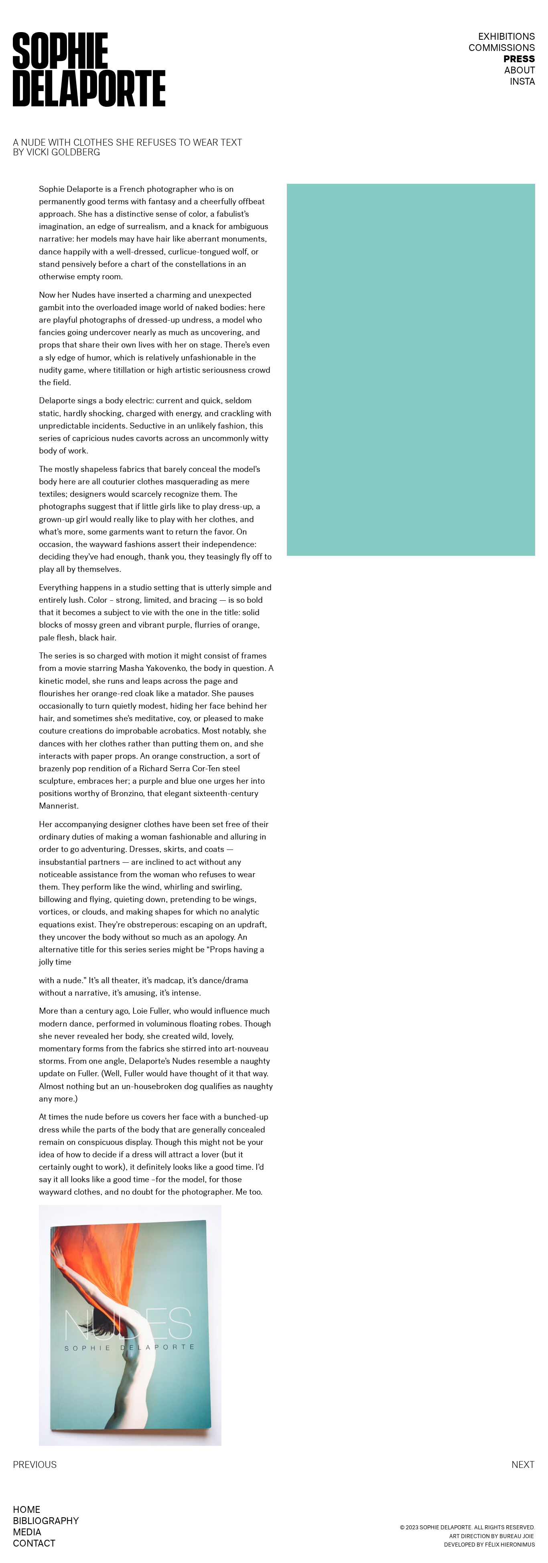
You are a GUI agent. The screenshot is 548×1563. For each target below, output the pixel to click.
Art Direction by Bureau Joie (491, 1537)
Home (26, 1511)
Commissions (502, 49)
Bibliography (46, 1522)
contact (34, 1544)
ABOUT (519, 71)
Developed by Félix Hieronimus (489, 1545)
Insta (522, 82)
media (27, 1533)
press (519, 60)
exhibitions (506, 38)
